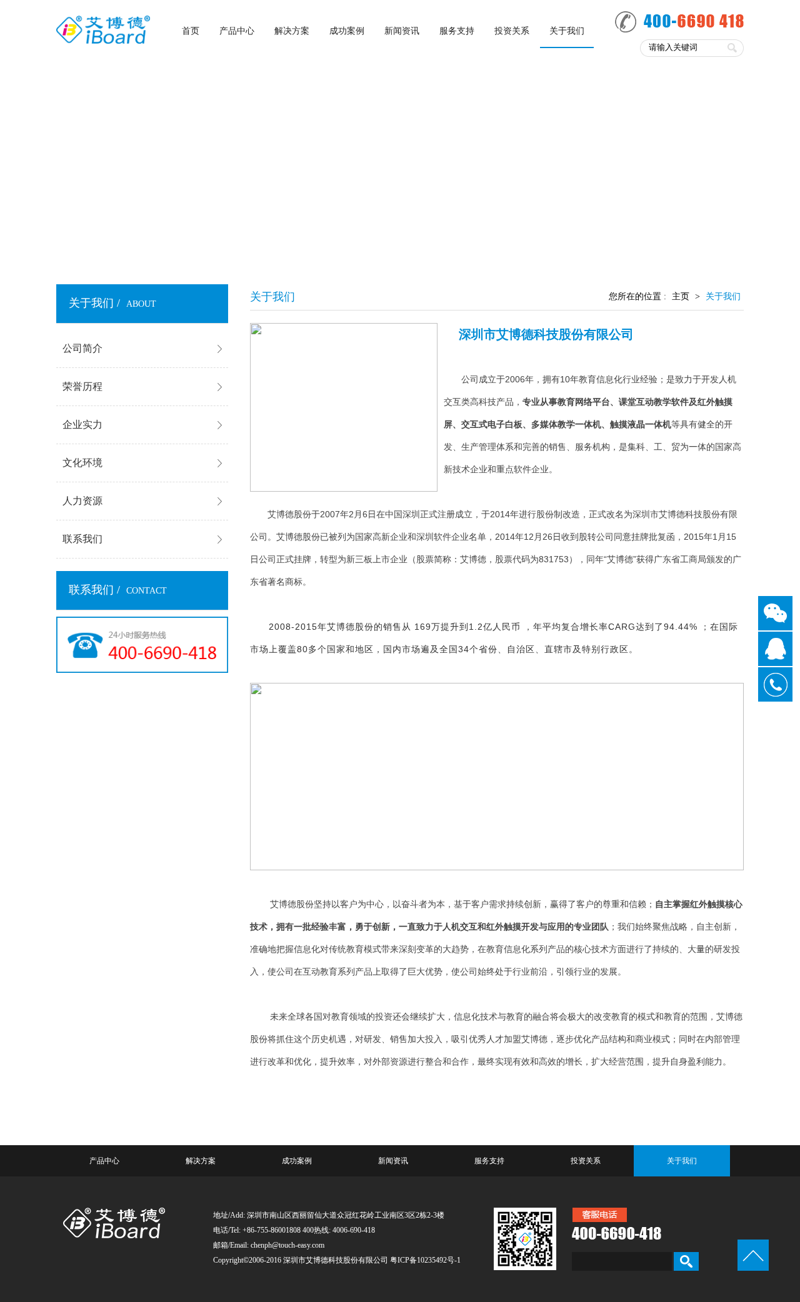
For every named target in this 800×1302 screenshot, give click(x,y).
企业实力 (82, 424)
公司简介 (82, 348)
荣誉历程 (82, 386)
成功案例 (346, 31)
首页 (190, 31)
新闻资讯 (401, 31)
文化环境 (82, 462)
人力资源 (82, 500)
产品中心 (236, 31)
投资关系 (511, 31)
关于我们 (566, 31)
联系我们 (82, 539)
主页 (680, 296)
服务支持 (456, 31)
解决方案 (291, 31)
